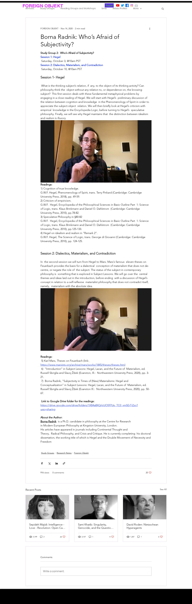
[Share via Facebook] (41, 463)
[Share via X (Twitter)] (49, 463)
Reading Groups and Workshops (78, 8)
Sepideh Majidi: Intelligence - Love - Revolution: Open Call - (46, 526)
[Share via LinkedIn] (56, 463)
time (104, 8)
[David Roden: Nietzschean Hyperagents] (144, 507)
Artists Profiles (120, 8)
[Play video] (96, 151)
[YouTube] (117, 5)
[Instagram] (131, 5)
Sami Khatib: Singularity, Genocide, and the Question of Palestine (95, 526)
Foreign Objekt (81, 453)
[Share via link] (64, 463)
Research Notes (64, 453)
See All (163, 489)
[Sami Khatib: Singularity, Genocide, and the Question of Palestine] (96, 507)
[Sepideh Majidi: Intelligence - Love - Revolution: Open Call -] (47, 507)
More (136, 8)
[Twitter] (122, 5)
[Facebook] (127, 5)
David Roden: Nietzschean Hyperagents (142, 526)
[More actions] (150, 28)
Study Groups (47, 453)
